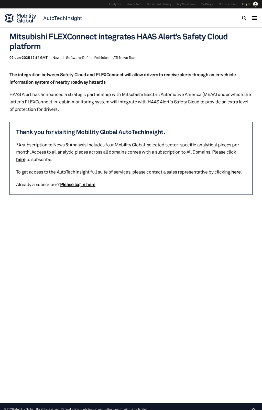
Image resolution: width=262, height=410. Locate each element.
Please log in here (77, 184)
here (20, 159)
